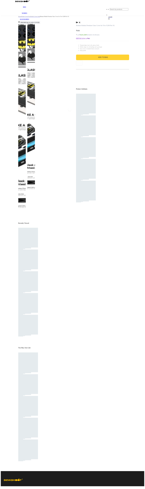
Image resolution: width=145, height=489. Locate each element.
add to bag (103, 57)
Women (24, 13)
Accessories (24, 19)
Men (24, 7)
